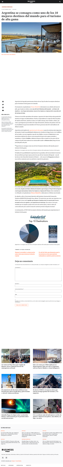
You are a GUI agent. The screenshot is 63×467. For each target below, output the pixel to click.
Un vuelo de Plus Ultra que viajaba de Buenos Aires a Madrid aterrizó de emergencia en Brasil (6, 118)
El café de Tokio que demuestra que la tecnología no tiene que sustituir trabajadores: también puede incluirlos (50, 254)
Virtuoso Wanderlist (35, 107)
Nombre (17, 283)
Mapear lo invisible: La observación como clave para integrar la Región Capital (25, 254)
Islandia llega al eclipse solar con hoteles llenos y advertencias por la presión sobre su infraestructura (15, 416)
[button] (2, 2)
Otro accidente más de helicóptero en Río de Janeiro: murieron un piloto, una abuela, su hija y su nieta (47, 416)
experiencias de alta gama (36, 130)
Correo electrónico (19, 289)
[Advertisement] (31, 79)
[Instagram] (6, 457)
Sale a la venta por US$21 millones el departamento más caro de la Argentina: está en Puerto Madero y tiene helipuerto (7, 124)
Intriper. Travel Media (16, 461)
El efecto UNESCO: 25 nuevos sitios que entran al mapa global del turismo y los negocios (45, 391)
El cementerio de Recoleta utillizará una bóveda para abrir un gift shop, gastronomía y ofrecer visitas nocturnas (7, 130)
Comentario (18, 267)
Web (16, 294)
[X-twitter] (2, 457)
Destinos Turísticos (7, 6)
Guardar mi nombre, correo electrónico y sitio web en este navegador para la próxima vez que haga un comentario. (37, 302)
